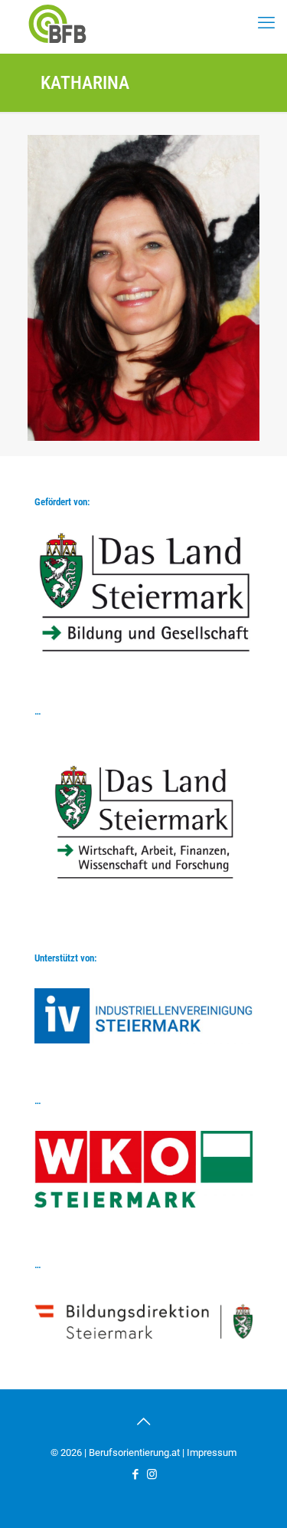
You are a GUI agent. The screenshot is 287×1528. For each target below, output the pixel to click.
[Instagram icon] (152, 1474)
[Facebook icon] (136, 1474)
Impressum (211, 1452)
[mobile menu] (266, 23)
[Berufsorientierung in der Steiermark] (57, 23)
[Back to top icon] (144, 1421)
